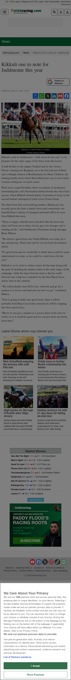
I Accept (35, 665)
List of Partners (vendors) (17, 657)
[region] (35, 631)
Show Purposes (35, 674)
